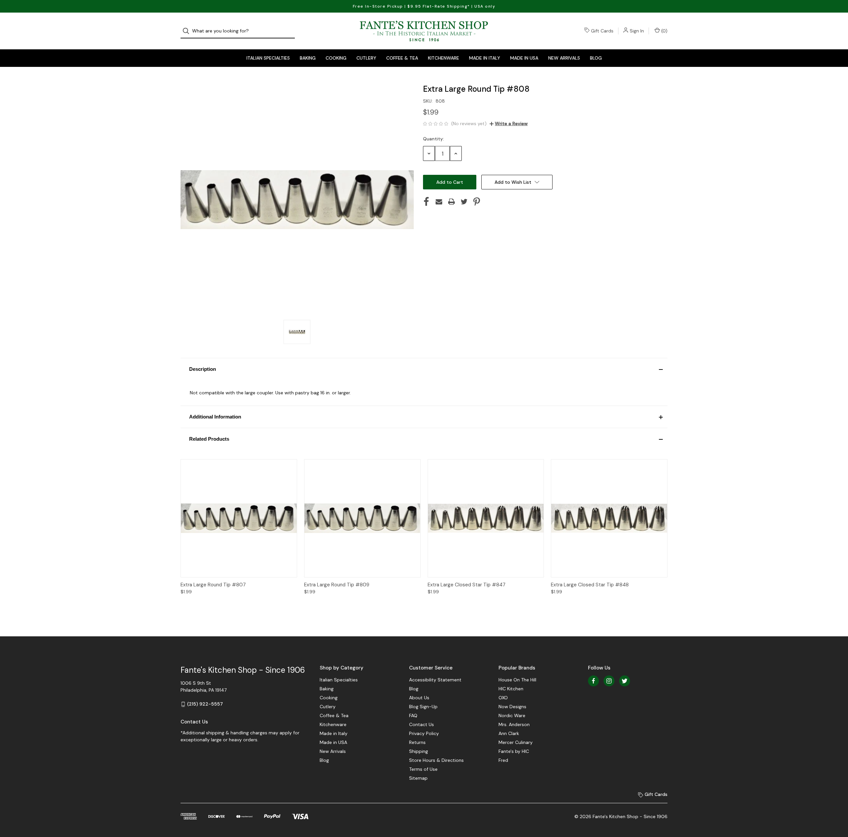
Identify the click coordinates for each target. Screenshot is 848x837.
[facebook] (593, 681)
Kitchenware (443, 58)
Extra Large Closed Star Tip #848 (590, 584)
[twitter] (624, 681)
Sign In (637, 31)
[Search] (188, 31)
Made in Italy (484, 58)
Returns (417, 742)
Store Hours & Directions (436, 760)
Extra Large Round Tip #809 (336, 584)
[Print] (451, 201)
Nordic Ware (512, 715)
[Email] (439, 201)
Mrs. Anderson (514, 724)
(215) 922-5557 (205, 704)
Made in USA (524, 58)
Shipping (418, 751)
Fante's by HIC (514, 751)
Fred (503, 760)
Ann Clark (509, 733)
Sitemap (418, 778)
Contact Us (421, 724)
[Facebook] (426, 201)
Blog (596, 58)
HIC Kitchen (511, 689)
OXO (503, 698)
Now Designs (512, 707)
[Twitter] (464, 201)
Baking (308, 58)
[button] (424, 369)
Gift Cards (602, 31)
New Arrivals (564, 58)
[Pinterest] (476, 201)
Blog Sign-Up (423, 707)
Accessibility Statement (435, 680)
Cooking (336, 58)
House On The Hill (517, 680)
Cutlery (366, 58)
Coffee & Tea (402, 58)
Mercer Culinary (516, 742)
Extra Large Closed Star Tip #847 (466, 584)
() (663, 31)
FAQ (413, 715)
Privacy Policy (424, 733)
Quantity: (433, 139)
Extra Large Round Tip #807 (213, 584)
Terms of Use (423, 769)
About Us (419, 698)
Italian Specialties (268, 58)
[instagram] (609, 681)
